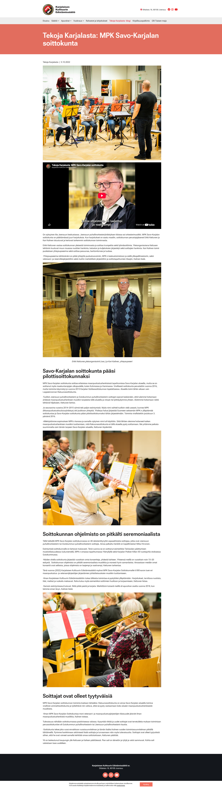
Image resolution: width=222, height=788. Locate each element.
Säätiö (54, 21)
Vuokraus (77, 21)
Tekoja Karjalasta (50, 62)
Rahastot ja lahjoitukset (96, 21)
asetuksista (121, 785)
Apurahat (65, 21)
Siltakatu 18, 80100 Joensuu (154, 10)
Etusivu (46, 21)
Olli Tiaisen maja (159, 21)
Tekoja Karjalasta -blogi (120, 21)
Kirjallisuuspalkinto (141, 21)
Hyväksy (146, 784)
